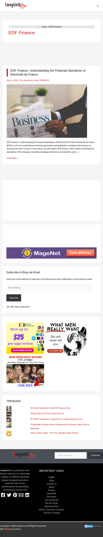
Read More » (12, 158)
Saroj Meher (15, 529)
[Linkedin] (27, 495)
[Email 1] (21, 495)
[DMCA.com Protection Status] (93, 526)
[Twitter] (9, 495)
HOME (51, 477)
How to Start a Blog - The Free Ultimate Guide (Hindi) (54, 433)
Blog (51, 480)
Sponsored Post (51, 506)
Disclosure (51, 497)
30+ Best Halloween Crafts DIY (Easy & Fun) (50, 408)
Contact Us (52, 484)
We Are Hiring (51, 503)
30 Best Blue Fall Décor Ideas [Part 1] (47, 414)
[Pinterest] (15, 495)
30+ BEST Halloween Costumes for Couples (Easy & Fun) (56, 419)
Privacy (51, 490)
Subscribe (13, 298)
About (51, 487)
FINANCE (44, 80)
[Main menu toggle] (97, 5)
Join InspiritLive (52, 500)
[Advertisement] (51, 54)
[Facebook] (3, 495)
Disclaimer (51, 493)
